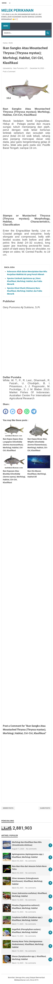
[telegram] (34, 411)
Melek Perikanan (17, 10)
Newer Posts (8, 808)
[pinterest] (19, 411)
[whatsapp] (26, 411)
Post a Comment (9, 72)
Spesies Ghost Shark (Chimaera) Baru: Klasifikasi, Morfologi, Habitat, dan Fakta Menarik (24, 291)
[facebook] (5, 411)
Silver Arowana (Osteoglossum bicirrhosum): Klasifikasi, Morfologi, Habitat (27, 881)
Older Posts (45, 808)
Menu (5, 26)
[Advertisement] (26, 178)
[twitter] (12, 411)
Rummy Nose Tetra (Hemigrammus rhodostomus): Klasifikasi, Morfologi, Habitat (28, 944)
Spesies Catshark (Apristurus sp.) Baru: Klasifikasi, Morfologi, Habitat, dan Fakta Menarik (24, 281)
